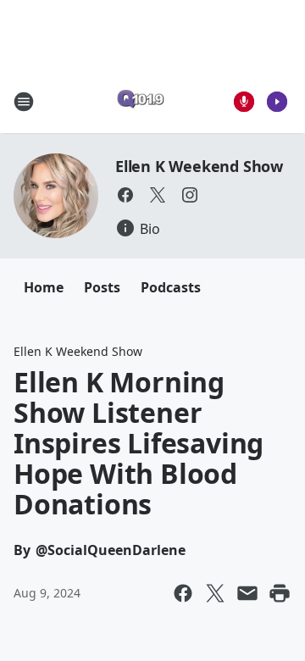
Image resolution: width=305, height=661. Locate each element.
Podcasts (171, 287)
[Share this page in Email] (247, 593)
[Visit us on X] (157, 195)
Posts (102, 287)
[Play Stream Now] (277, 102)
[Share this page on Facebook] (183, 593)
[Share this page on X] (215, 593)
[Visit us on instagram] (190, 195)
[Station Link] (140, 101)
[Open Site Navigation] (24, 102)
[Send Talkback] (244, 102)
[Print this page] (279, 593)
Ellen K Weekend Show (199, 166)
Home (44, 287)
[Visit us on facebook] (125, 195)
